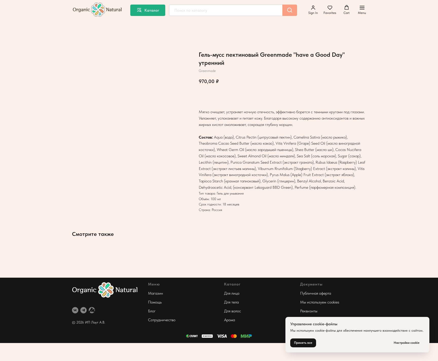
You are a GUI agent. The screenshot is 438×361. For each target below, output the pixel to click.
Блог (152, 311)
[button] (313, 10)
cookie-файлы (325, 330)
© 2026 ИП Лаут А (87, 322)
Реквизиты (308, 311)
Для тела (231, 302)
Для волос (232, 311)
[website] (92, 310)
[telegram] (83, 310)
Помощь (155, 302)
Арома (229, 319)
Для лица (231, 293)
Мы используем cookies (319, 302)
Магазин (155, 293)
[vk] (75, 310)
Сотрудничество (161, 319)
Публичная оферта (315, 293)
